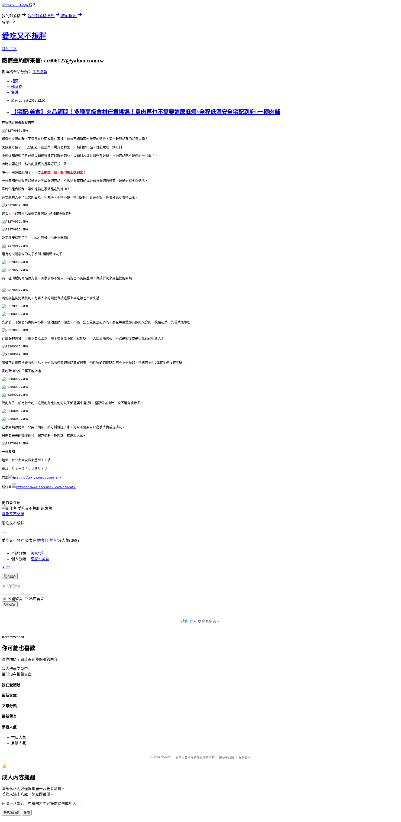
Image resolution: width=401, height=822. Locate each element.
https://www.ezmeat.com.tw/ (37, 478)
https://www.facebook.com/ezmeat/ (46, 487)
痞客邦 (42, 540)
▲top (6, 567)
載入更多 (10, 576)
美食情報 (39, 72)
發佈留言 (10, 604)
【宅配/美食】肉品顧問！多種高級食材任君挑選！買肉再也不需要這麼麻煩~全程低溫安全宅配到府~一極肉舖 (145, 112)
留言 (53, 540)
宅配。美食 (40, 559)
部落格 (16, 87)
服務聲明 (245, 757)
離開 (27, 813)
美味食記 (38, 553)
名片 (15, 92)
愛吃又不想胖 (24, 36)
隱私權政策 (226, 757)
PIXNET (166, 757)
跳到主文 (9, 49)
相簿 (15, 81)
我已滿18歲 (11, 813)
